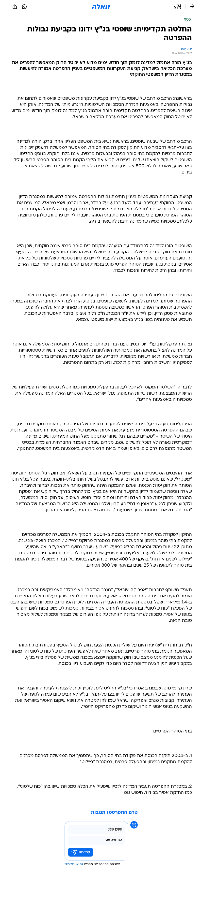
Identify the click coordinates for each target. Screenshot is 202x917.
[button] (177, 6)
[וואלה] (101, 6)
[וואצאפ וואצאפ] (24, 6)
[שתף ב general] (14, 6)
